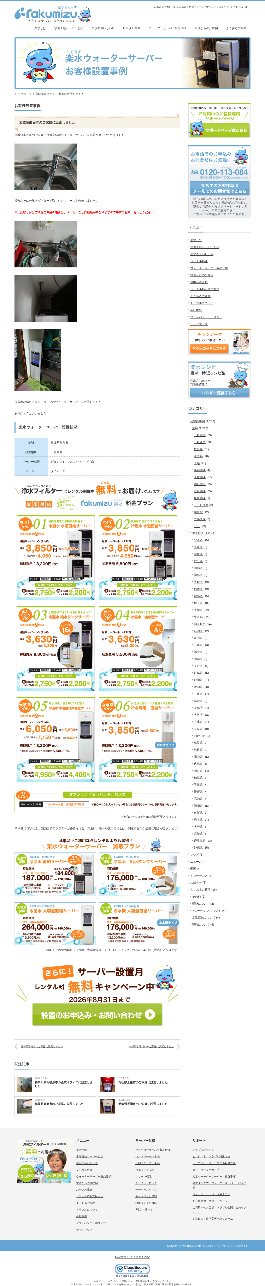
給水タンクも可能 (146, 1203)
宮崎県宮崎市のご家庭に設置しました (42, 1046)
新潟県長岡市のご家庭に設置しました (143, 1103)
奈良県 (198, 728)
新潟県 (198, 631)
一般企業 (200, 442)
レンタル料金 (131, 28)
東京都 (198, 617)
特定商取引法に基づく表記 (132, 1257)
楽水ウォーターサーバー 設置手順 (214, 1176)
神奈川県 (200, 624)
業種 (195, 428)
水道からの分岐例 (206, 28)
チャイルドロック (146, 1183)
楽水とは (40, 28)
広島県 (198, 763)
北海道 (198, 540)
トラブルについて (201, 303)
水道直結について (203, 917)
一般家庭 (200, 435)
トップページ (23, 94)
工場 (197, 463)
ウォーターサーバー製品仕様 (167, 28)
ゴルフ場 (200, 519)
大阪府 (198, 714)
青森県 (198, 547)
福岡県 (198, 805)
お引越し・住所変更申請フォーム (213, 1218)
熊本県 (198, 819)
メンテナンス (199, 875)
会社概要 (196, 310)
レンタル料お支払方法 (204, 289)
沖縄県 (198, 847)
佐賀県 (198, 812)
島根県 (198, 749)
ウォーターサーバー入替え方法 (211, 1194)
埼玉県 (198, 603)
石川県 (198, 645)
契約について (201, 924)
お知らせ (196, 882)
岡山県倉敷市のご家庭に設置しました (143, 1082)
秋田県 (198, 561)
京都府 (198, 707)
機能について (201, 903)
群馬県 (198, 596)
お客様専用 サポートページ (210, 1200)
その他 (196, 896)
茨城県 (198, 582)
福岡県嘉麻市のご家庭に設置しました (59, 1103)
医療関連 (200, 477)
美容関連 (200, 470)
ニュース (196, 861)
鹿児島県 (200, 840)
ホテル (198, 456)
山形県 (198, 568)
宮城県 (198, 554)
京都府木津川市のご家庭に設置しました (151, 1046)
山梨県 (198, 659)
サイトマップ (199, 324)
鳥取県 (198, 742)
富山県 (198, 637)
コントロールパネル (147, 1156)
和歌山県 (200, 736)
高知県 (198, 798)
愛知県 (198, 687)
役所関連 (200, 498)
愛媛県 (198, 791)
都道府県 (198, 533)
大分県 (198, 826)
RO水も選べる (144, 1209)
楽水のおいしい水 (103, 28)
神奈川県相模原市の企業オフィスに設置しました (64, 1084)
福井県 (198, 652)
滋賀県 (198, 701)
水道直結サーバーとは (68, 28)
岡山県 (198, 756)
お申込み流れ (199, 282)
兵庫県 (198, 721)
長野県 (198, 666)
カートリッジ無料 (146, 1196)
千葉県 (198, 610)
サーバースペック (146, 1189)
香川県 (198, 784)
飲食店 (198, 449)
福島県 (198, 575)
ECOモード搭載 (145, 1169)
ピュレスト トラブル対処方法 (211, 1156)
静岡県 (198, 679)
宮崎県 (198, 833)
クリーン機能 (143, 1176)
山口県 (198, 770)
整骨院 (198, 512)
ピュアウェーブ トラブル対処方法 (214, 1163)
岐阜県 (198, 672)
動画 (193, 868)
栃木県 (198, 589)
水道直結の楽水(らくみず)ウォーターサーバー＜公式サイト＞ (216, 1245)
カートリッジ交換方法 (206, 1169)
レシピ (194, 854)
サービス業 (201, 505)
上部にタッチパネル (147, 1163)
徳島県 (198, 777)
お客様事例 (197, 421)
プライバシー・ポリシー (206, 317)
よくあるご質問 (236, 28)
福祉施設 (200, 484)
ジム (197, 526)
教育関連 (200, 491)
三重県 (198, 694)
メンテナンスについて (206, 910)
